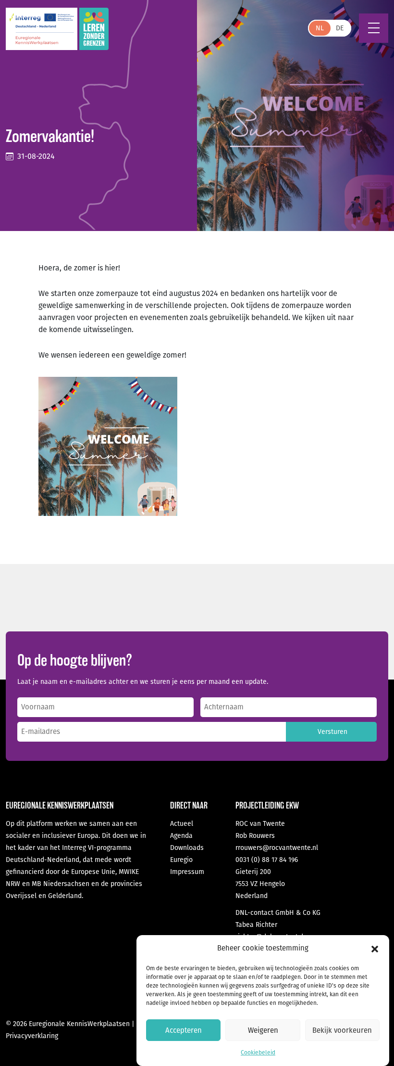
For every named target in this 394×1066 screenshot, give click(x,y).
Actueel (181, 824)
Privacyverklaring (32, 1036)
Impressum (187, 872)
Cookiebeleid (258, 1052)
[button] (375, 948)
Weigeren (263, 1030)
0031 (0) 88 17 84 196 (266, 860)
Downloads (187, 848)
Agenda (181, 836)
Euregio (181, 860)
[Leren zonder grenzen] (94, 29)
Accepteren (183, 1030)
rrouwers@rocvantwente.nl (276, 848)
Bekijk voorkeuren (342, 1030)
